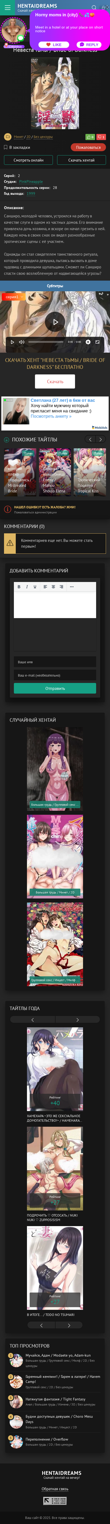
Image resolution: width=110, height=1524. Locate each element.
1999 (31, 193)
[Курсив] (27, 587)
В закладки (19, 147)
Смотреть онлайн (29, 160)
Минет (18, 136)
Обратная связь (55, 1488)
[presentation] (90, 440)
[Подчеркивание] (35, 587)
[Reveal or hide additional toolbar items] (72, 587)
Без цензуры (43, 136)
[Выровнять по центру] (53, 587)
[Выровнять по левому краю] (45, 587)
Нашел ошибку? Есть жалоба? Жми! (45, 507)
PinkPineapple (31, 181)
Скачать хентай (81, 160)
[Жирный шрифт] (19, 587)
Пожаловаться (88, 147)
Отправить (55, 688)
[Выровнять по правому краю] (61, 587)
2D (28, 136)
